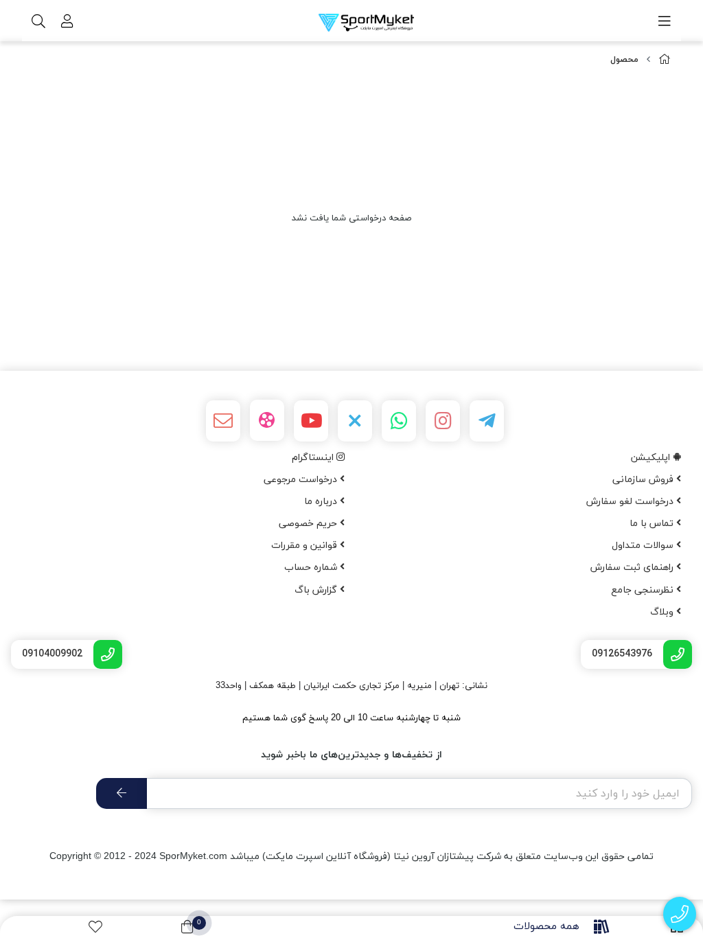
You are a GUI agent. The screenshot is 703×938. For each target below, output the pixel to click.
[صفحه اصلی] (664, 60)
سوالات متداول (644, 545)
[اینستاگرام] (443, 421)
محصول (624, 59)
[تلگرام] (487, 421)
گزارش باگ (317, 590)
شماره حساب (312, 567)
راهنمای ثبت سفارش (633, 567)
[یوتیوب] (311, 421)
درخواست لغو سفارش (631, 501)
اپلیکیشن (652, 457)
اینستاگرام (314, 457)
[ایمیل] (223, 421)
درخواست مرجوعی (302, 479)
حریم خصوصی (309, 523)
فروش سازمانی (644, 479)
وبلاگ (663, 612)
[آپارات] (267, 420)
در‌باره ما (322, 501)
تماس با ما (653, 523)
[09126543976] (680, 914)
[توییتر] (355, 421)
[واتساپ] (399, 421)
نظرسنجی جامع (643, 590)
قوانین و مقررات (305, 545)
